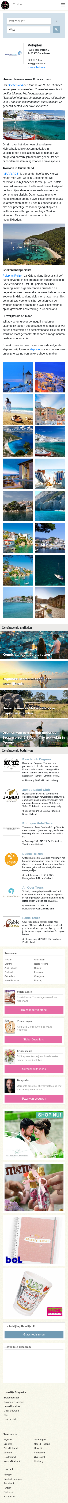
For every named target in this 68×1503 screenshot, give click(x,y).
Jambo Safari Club (36, 790)
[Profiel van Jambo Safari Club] (11, 795)
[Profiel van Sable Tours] (11, 923)
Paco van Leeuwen (34, 1098)
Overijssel (39, 976)
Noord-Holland (41, 964)
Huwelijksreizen (12, 1406)
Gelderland (10, 976)
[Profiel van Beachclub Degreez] (11, 764)
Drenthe (8, 964)
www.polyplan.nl (36, 67)
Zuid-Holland (11, 968)
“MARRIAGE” (11, 173)
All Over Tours (33, 887)
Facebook (8, 1483)
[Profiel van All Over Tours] (11, 892)
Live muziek (10, 1419)
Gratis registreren (34, 1334)
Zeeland (9, 972)
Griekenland (15, 85)
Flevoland (39, 972)
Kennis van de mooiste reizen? (27, 654)
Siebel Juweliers (33, 1039)
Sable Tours (31, 918)
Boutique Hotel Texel (37, 823)
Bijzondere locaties (13, 1402)
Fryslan (8, 959)
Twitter (7, 1487)
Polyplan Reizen (13, 275)
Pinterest (8, 1492)
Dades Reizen (32, 854)
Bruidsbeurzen (11, 1397)
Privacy (7, 1474)
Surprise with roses (34, 1069)
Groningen (39, 959)
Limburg (38, 980)
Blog (5, 1415)
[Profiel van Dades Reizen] (11, 859)
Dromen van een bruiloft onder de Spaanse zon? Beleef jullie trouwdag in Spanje (34, 737)
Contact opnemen (13, 1479)
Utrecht (37, 968)
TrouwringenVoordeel (34, 1009)
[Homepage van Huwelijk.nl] (5, 5)
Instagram (9, 1496)
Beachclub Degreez (36, 759)
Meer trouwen (11, 1410)
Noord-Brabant (12, 980)
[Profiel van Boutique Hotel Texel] (11, 828)
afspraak (35, 349)
